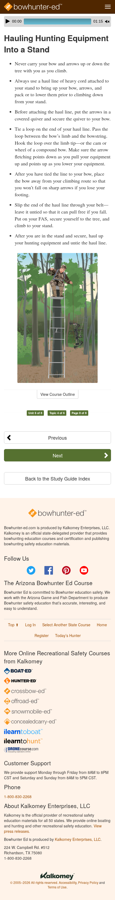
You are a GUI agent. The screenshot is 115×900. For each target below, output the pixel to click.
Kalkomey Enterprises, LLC (78, 839)
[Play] (8, 21)
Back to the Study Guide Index (57, 478)
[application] (57, 21)
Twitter (31, 570)
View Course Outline (57, 394)
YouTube (84, 570)
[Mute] (107, 21)
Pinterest (66, 570)
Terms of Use (57, 887)
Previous (57, 437)
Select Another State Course (66, 624)
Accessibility (67, 882)
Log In (30, 624)
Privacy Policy (88, 882)
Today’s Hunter (68, 635)
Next (58, 455)
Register (41, 635)
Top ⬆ (13, 624)
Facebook (48, 570)
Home (102, 624)
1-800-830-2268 (18, 796)
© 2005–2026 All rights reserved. (34, 882)
